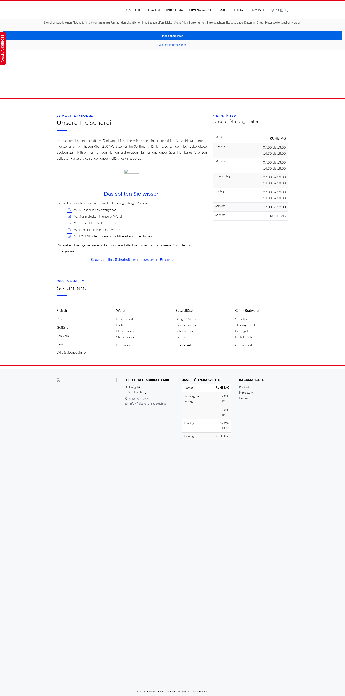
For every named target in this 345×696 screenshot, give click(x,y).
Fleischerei (153, 10)
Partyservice (175, 10)
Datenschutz (247, 398)
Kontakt (258, 10)
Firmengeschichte (202, 10)
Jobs (223, 10)
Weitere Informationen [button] (173, 45)
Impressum (246, 392)
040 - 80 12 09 (139, 399)
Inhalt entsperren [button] (172, 35)
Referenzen (239, 10)
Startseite (133, 10)
